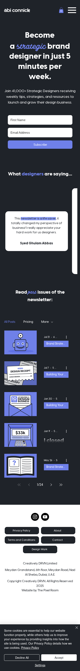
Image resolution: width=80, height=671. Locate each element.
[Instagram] (35, 517)
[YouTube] (45, 517)
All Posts (9, 322)
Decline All (22, 658)
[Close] (74, 630)
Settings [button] (40, 665)
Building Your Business (57, 374)
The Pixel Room (48, 590)
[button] (61, 10)
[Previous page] (29, 484)
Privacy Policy (30, 648)
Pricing (28, 322)
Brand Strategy (56, 343)
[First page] (19, 484)
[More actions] (67, 337)
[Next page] (51, 484)
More (45, 322)
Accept (59, 658)
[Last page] (61, 484)
